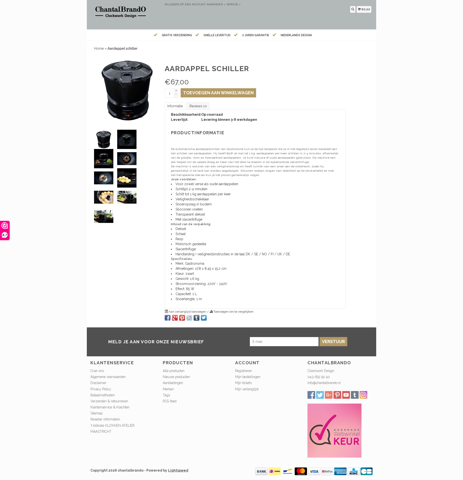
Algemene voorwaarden (108, 377)
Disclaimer (98, 383)
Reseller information (105, 419)
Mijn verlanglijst (247, 389)
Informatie (175, 106)
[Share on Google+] (175, 318)
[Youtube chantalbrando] (346, 395)
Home (99, 48)
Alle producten (173, 371)
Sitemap (96, 413)
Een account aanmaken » (205, 4)
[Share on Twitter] (204, 318)
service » (233, 4)
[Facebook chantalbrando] (311, 395)
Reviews (198, 106)
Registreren (243, 371)
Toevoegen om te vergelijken (233, 311)
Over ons (97, 371)
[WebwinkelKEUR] (334, 430)
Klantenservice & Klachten (109, 407)
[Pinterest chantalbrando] (337, 395)
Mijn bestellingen (247, 377)
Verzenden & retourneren (109, 401)
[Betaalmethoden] (261, 471)
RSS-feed (170, 401)
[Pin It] (182, 318)
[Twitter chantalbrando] (320, 395)
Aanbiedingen (173, 383)
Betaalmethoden (102, 395)
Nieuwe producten (176, 377)
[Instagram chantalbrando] (363, 395)
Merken (168, 389)
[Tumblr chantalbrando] (355, 395)
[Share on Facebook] (167, 318)
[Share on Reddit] (189, 318)
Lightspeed (178, 470)
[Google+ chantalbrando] (329, 395)
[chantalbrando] (125, 14)
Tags (166, 395)
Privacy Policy (100, 389)
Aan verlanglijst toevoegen (187, 311)
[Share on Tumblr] (196, 318)
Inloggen (172, 4)
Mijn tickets (243, 383)
